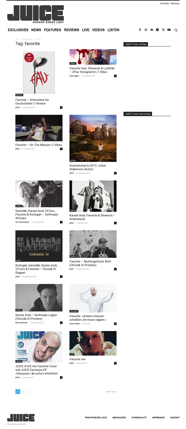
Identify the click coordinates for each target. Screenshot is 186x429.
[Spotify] (157, 30)
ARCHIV (19, 361)
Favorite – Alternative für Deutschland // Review (32, 101)
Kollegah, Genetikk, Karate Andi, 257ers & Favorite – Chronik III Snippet (36, 269)
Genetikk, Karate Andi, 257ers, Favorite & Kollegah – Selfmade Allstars (36, 214)
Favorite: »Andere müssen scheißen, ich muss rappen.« (88, 317)
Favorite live (77, 359)
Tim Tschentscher (22, 222)
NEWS (18, 260)
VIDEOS (73, 63)
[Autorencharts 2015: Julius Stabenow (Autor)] (93, 138)
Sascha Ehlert (74, 323)
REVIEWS (19, 95)
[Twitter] (163, 30)
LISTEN (72, 161)
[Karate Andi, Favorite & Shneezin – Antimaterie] (93, 196)
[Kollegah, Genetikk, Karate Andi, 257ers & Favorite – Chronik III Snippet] (38, 246)
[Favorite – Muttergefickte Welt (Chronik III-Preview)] (93, 244)
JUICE (17, 107)
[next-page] (29, 391)
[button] (176, 30)
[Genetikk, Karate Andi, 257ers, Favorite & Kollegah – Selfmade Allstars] (38, 193)
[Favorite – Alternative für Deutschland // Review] (38, 72)
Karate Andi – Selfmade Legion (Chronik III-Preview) (36, 316)
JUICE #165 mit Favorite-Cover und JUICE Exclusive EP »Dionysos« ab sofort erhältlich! (36, 369)
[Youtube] (169, 30)
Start (17, 39)
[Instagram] (146, 30)
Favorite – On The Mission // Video (38, 145)
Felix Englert (74, 76)
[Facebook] (140, 30)
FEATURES (73, 311)
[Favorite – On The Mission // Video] (38, 128)
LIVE (71, 354)
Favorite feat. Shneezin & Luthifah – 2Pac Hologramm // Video (92, 70)
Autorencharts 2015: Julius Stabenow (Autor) (87, 167)
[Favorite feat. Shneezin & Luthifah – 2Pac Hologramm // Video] (93, 57)
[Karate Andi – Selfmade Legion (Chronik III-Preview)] (38, 297)
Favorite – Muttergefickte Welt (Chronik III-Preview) (90, 263)
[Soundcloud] (151, 30)
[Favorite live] (93, 343)
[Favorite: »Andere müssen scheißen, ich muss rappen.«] (93, 298)
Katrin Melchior (21, 322)
